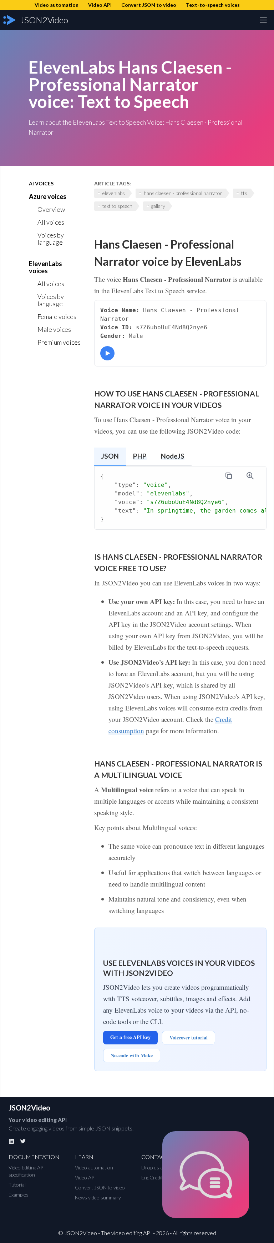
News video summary (98, 1197)
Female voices (56, 316)
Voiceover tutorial (188, 1037)
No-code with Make (132, 1055)
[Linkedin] (11, 1141)
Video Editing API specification (27, 1171)
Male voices (54, 329)
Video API (85, 1177)
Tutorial (17, 1185)
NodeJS (172, 456)
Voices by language (50, 238)
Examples (19, 1195)
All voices (50, 222)
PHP (140, 456)
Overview (51, 209)
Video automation (94, 1167)
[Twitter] (23, 1141)
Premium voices (59, 342)
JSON (110, 456)
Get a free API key (130, 1037)
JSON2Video (29, 1107)
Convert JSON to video (100, 1187)
